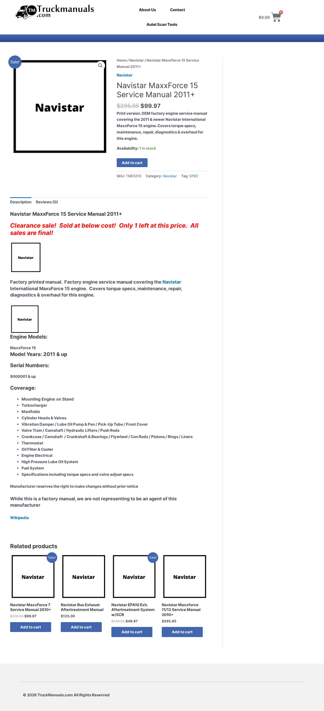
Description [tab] (20, 202)
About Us (147, 9)
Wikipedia (19, 517)
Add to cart (132, 162)
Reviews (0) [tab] (47, 202)
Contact (177, 9)
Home (122, 60)
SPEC (193, 176)
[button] (100, 65)
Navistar (136, 60)
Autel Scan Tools (162, 24)
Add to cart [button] (30, 627)
